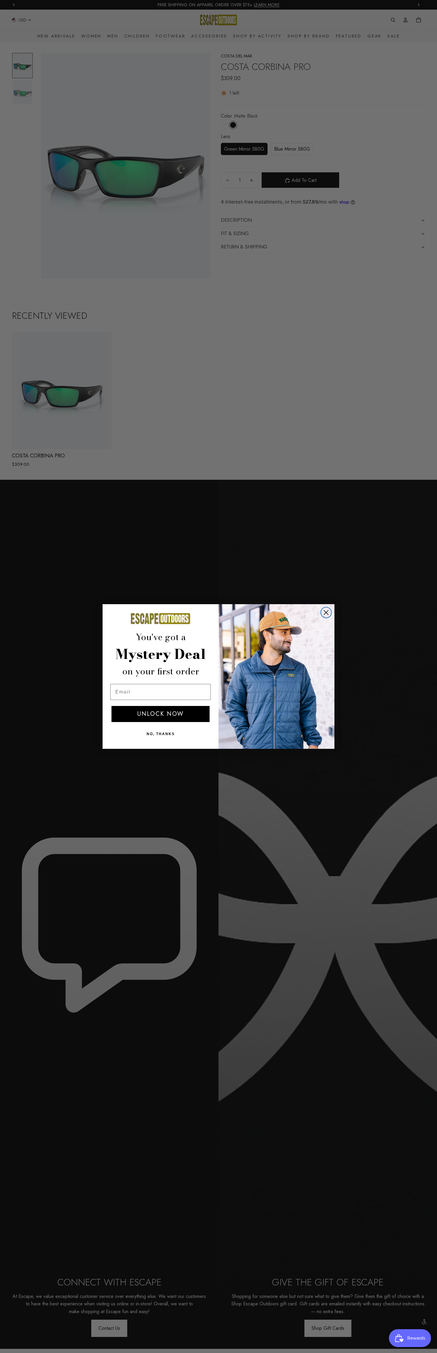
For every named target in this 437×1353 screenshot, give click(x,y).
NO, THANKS (161, 734)
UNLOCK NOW (160, 714)
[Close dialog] (326, 612)
